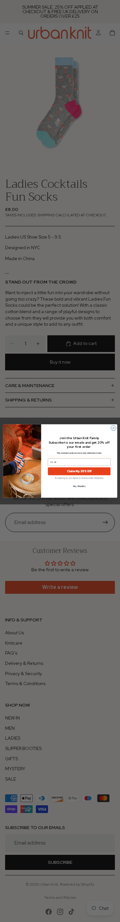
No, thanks (79, 486)
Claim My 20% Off (79, 471)
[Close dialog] (113, 427)
